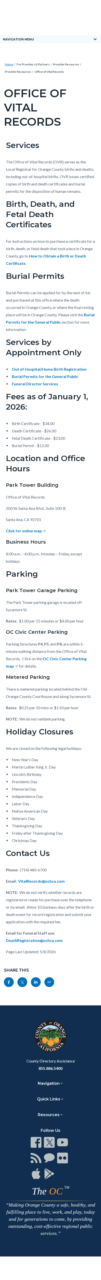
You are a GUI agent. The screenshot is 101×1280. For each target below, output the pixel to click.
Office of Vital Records (49, 71)
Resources (49, 1114)
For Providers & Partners (33, 64)
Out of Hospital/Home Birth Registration (49, 369)
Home (9, 64)
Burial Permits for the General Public (45, 376)
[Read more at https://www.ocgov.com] (50, 1036)
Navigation (49, 1083)
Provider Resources (66, 64)
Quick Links (48, 1099)
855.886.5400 (50, 1068)
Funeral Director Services (35, 383)
